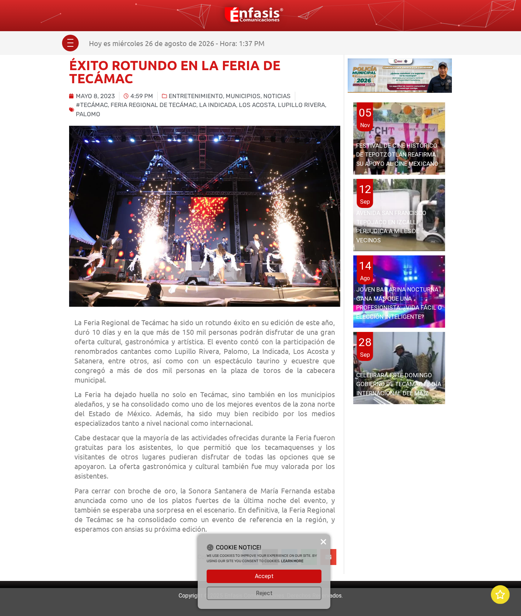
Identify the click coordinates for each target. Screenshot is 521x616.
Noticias (277, 96)
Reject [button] (264, 593)
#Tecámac (92, 104)
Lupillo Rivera (301, 104)
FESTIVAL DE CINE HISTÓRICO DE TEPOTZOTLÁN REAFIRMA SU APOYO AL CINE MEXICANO (397, 154)
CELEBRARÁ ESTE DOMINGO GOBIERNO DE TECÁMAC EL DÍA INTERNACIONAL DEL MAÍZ (398, 384)
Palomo (88, 114)
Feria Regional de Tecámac (153, 104)
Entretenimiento (196, 96)
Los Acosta (257, 104)
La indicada (217, 104)
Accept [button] (264, 576)
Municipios (243, 96)
